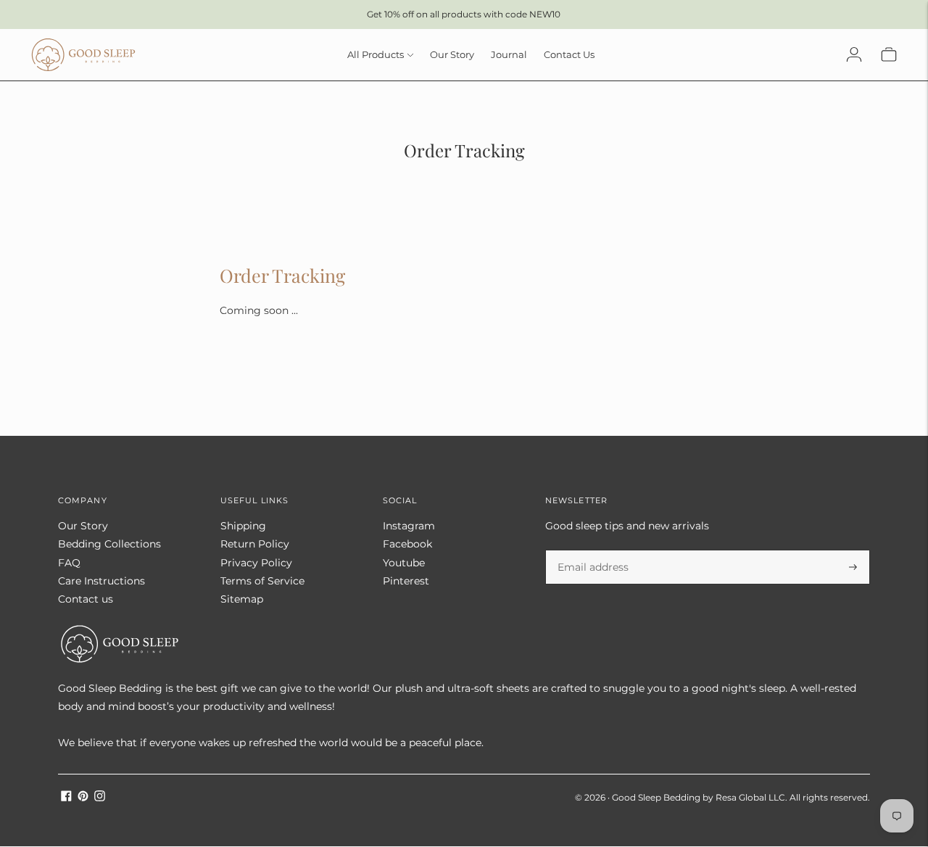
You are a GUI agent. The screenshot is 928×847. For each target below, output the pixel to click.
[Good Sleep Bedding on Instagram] (99, 797)
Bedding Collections (109, 543)
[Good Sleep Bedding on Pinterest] (83, 797)
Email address (590, 550)
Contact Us (569, 54)
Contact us (85, 599)
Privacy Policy (256, 562)
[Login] (854, 54)
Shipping (243, 525)
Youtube (404, 562)
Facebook (407, 543)
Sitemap (241, 599)
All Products (375, 54)
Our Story (452, 54)
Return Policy (254, 543)
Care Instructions (101, 580)
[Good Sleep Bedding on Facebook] (66, 797)
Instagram (409, 525)
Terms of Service (262, 580)
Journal (509, 54)
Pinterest (406, 580)
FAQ (69, 562)
